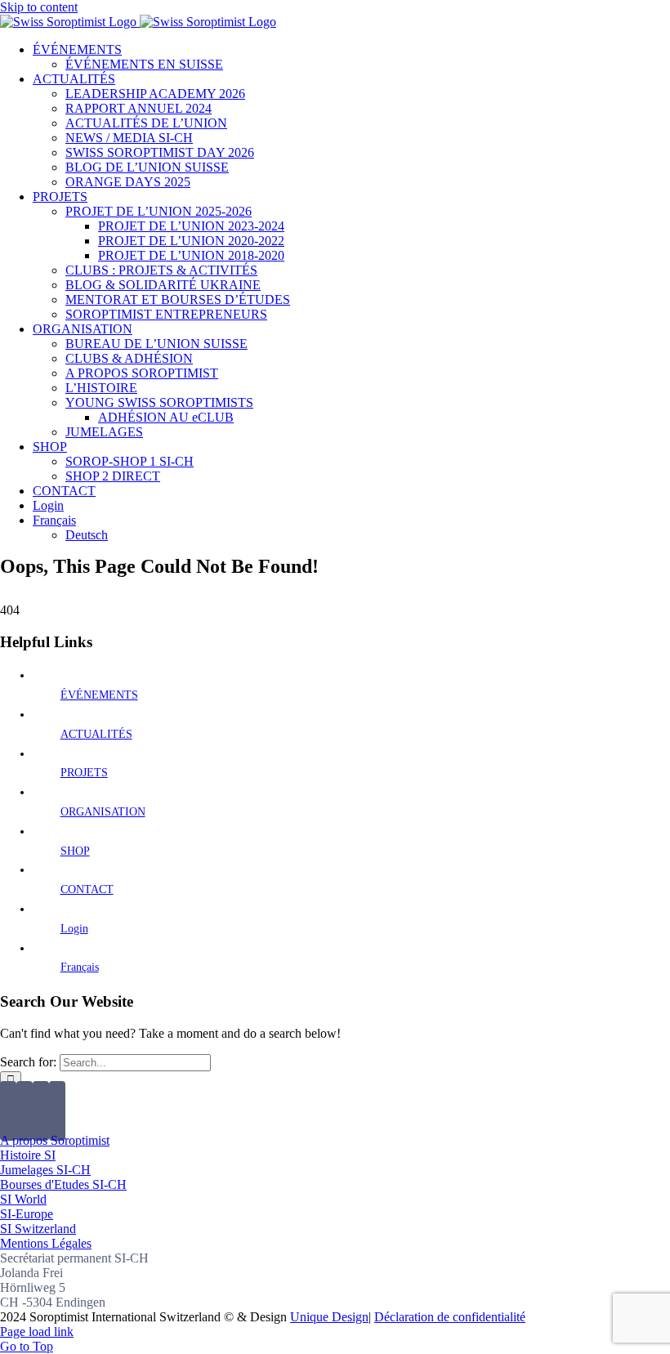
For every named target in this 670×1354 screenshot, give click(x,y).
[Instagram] (41, 1111)
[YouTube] (24, 1111)
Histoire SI (28, 1155)
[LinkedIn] (57, 1111)
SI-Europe (26, 1214)
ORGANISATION (102, 812)
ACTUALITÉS (96, 734)
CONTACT (87, 889)
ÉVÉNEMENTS (99, 695)
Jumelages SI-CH (45, 1170)
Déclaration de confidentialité (449, 1317)
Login (74, 929)
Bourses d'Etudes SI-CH (63, 1184)
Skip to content (39, 7)
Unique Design (329, 1317)
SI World (23, 1199)
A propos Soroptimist (54, 1140)
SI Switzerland (38, 1229)
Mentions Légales (46, 1243)
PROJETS (84, 772)
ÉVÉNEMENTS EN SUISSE (144, 64)
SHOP (75, 851)
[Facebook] (8, 1111)
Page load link (37, 1331)
